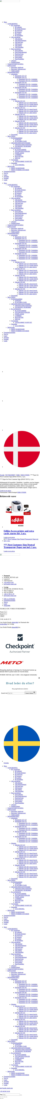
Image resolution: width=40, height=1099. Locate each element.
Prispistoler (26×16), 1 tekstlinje (28, 84)
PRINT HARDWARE (18, 168)
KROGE (17, 158)
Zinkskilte (14, 163)
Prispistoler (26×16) (21, 82)
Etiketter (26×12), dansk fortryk (28, 109)
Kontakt (6, 178)
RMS (18, 475)
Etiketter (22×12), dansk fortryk (28, 102)
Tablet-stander (15, 71)
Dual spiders (18, 57)
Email (2, 614)
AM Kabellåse (19, 47)
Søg (1, 1094)
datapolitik (15, 627)
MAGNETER (19, 156)
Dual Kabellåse (19, 59)
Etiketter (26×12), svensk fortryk (28, 111)
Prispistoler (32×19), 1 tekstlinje (28, 94)
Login (5, 180)
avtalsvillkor (3, 624)
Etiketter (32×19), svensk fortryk (28, 131)
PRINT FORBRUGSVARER (20, 170)
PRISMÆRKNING (13, 72)
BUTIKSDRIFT (10, 475)
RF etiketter (18, 27)
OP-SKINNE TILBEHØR (23, 146)
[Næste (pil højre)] (2, 1098)
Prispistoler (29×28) (21, 87)
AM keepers (18, 44)
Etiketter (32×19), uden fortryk (28, 133)
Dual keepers (19, 55)
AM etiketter (18, 39)
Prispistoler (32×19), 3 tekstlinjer (28, 97)
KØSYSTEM (11, 66)
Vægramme (14, 160)
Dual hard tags (19, 54)
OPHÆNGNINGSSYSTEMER (20, 143)
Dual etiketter (19, 50)
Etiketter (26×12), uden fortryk (28, 113)
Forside (2, 475)
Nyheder (6, 176)
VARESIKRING (12, 24)
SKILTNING (11, 136)
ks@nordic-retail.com (6, 1088)
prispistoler (14, 74)
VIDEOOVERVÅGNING (15, 64)
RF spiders (18, 34)
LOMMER (18, 155)
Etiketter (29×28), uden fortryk (28, 126)
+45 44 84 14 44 (5, 1091)
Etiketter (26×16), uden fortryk (28, 119)
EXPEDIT (18, 139)
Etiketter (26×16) (20, 114)
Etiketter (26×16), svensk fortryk (28, 118)
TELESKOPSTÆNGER (22, 151)
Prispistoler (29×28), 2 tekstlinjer (28, 89)
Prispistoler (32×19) (21, 92)
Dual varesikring (16, 49)
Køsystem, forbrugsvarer (18, 69)
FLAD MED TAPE (21, 141)
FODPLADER (19, 153)
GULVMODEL (19, 165)
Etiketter (13, 99)
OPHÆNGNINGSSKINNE (23, 144)
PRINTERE (11, 166)
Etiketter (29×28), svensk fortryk (28, 124)
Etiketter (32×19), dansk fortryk (28, 129)
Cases (5, 175)
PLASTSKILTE (16, 148)
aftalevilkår (15, 622)
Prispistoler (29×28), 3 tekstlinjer (28, 91)
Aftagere (13, 60)
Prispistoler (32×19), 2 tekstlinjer (28, 96)
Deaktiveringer (15, 62)
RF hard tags (18, 30)
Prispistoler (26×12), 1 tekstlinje (28, 79)
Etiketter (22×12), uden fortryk (28, 106)
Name (2, 612)
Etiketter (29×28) (20, 121)
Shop (5, 22)
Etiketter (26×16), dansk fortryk (28, 116)
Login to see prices (5, 490)
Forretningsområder (9, 171)
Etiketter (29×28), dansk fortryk (28, 123)
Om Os (6, 173)
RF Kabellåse (19, 35)
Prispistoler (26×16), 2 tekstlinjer (28, 86)
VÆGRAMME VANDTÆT (23, 161)
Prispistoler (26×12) (21, 77)
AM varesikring (15, 37)
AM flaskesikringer (20, 40)
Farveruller (14, 134)
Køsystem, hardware (17, 67)
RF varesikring (15, 25)
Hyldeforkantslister (16, 138)
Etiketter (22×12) (20, 101)
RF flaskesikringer (20, 29)
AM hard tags (19, 42)
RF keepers (18, 32)
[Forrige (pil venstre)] (0, 1098)
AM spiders (18, 45)
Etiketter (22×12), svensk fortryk (28, 104)
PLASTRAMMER (20, 149)
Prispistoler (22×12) (21, 76)
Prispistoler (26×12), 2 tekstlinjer (28, 81)
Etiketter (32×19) (20, 128)
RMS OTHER (25, 475)
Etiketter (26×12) (20, 108)
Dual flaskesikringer (21, 52)
